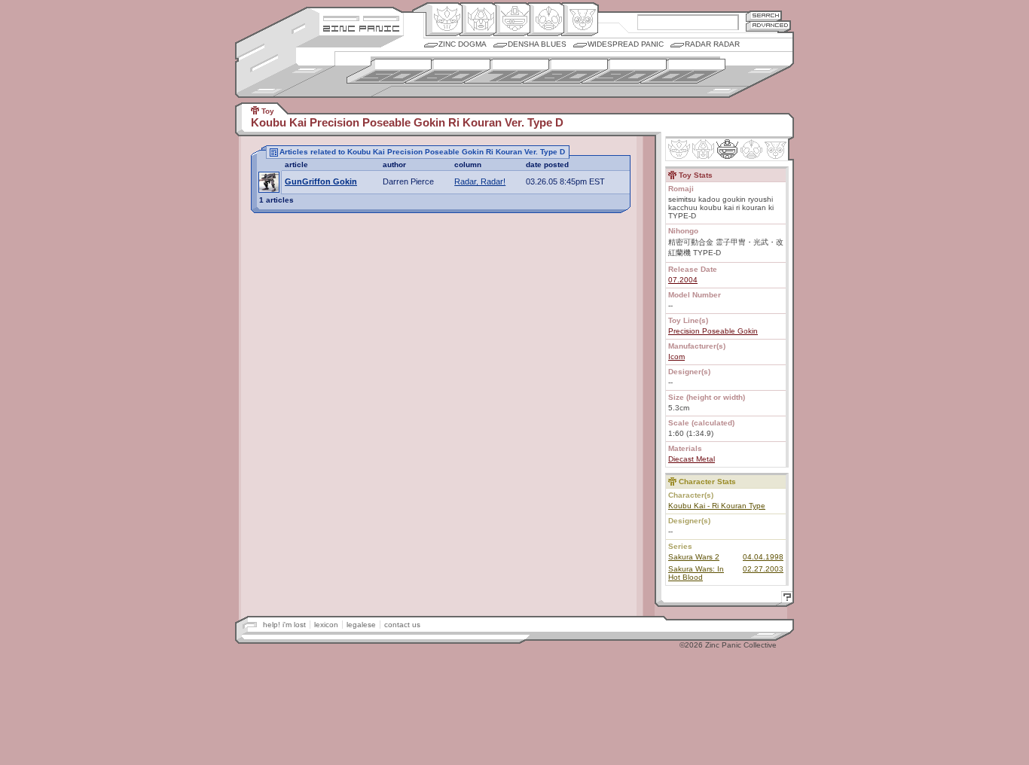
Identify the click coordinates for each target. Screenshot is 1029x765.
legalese (361, 624)
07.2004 (683, 280)
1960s (448, 71)
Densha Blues (537, 44)
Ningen (545, 19)
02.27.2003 (763, 569)
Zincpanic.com (361, 27)
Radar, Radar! (479, 181)
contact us (402, 624)
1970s (506, 71)
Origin (444, 19)
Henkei (478, 19)
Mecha (512, 19)
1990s (624, 71)
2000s (683, 71)
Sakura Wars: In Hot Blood (696, 573)
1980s (565, 71)
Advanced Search (768, 26)
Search (764, 15)
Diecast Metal (691, 459)
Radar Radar (712, 44)
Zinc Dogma (462, 44)
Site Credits (361, 17)
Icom (676, 356)
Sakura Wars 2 (693, 557)
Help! (785, 599)
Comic (579, 19)
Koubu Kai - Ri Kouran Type (716, 505)
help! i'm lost (284, 624)
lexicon (326, 624)
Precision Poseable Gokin (713, 331)
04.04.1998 (763, 557)
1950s (389, 71)
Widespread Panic (626, 44)
